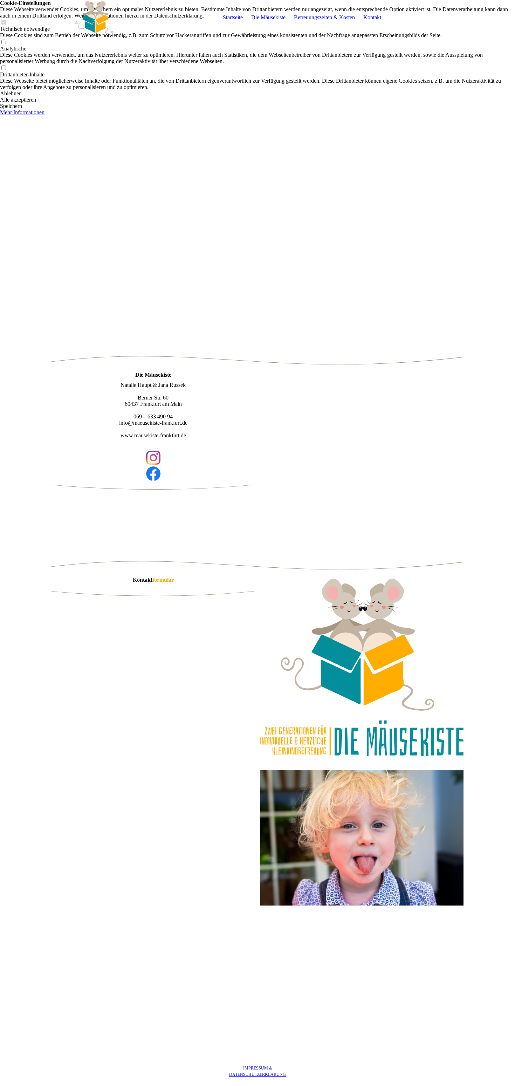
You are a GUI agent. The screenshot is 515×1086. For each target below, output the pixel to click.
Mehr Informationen (22, 112)
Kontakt (372, 17)
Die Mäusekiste (268, 17)
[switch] (3, 42)
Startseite (233, 17)
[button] (257, 93)
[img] (95, 17)
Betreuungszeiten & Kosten (324, 17)
